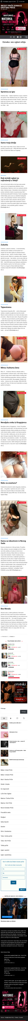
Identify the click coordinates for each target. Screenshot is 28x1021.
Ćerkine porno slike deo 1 (15, 722)
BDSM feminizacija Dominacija (16, 759)
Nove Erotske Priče (7, 808)
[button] (3, 913)
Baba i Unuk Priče (6, 770)
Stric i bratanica (6, 831)
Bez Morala (6, 609)
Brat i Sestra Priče (7, 779)
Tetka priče (4, 845)
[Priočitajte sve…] (5, 207)
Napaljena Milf (10, 644)
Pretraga (3, 708)
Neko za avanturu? (9, 483)
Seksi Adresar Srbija (5, 952)
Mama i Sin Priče (6, 803)
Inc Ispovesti (5, 789)
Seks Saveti (3, 175)
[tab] (4, 718)
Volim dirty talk (10, 675)
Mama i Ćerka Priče (7, 798)
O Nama (16, 1017)
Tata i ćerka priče (6, 836)
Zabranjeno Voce (13, 732)
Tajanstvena (6, 307)
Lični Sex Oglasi (4, 89)
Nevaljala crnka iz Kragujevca (13, 422)
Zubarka (4, 245)
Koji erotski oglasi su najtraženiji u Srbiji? (10, 179)
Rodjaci (3, 817)
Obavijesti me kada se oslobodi (14, 670)
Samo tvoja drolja (8, 143)
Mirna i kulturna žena (10, 368)
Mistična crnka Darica (8, 921)
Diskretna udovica (11, 662)
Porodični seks (5, 812)
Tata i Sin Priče (6, 841)
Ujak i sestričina (6, 855)
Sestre (3, 826)
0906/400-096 (14, 647)
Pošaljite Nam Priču (9, 1017)
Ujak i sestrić (5, 850)
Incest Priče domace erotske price (11, 7)
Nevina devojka (10, 653)
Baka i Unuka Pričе (7, 775)
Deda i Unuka (5, 784)
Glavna (2, 1017)
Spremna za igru (8, 92)
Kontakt (21, 1017)
